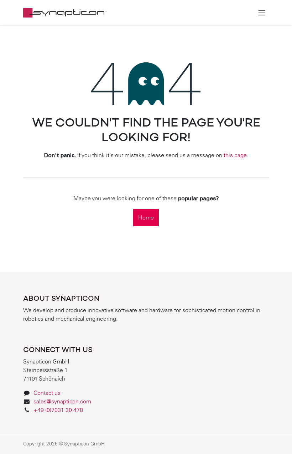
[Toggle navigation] (262, 12)
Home (146, 218)
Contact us (47, 393)
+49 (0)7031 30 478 (58, 410)
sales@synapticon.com (62, 402)
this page (235, 156)
